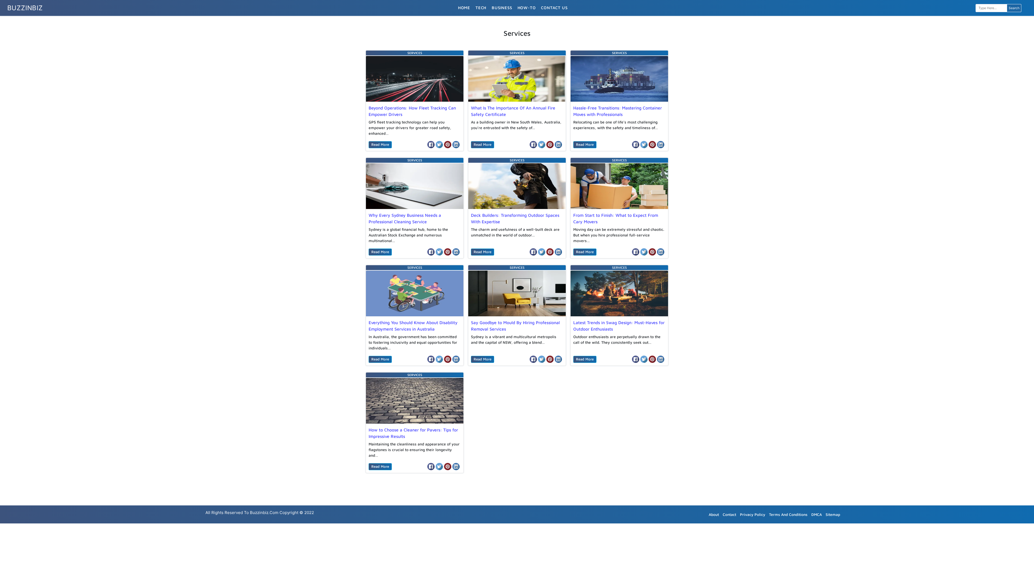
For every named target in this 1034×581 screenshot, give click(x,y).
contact (729, 514)
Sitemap (833, 514)
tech (481, 7)
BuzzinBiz (25, 8)
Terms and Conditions (788, 514)
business (502, 7)
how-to (527, 7)
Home (464, 7)
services (414, 53)
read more (380, 144)
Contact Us (554, 7)
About (714, 514)
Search (1014, 8)
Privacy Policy (752, 514)
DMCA (816, 514)
